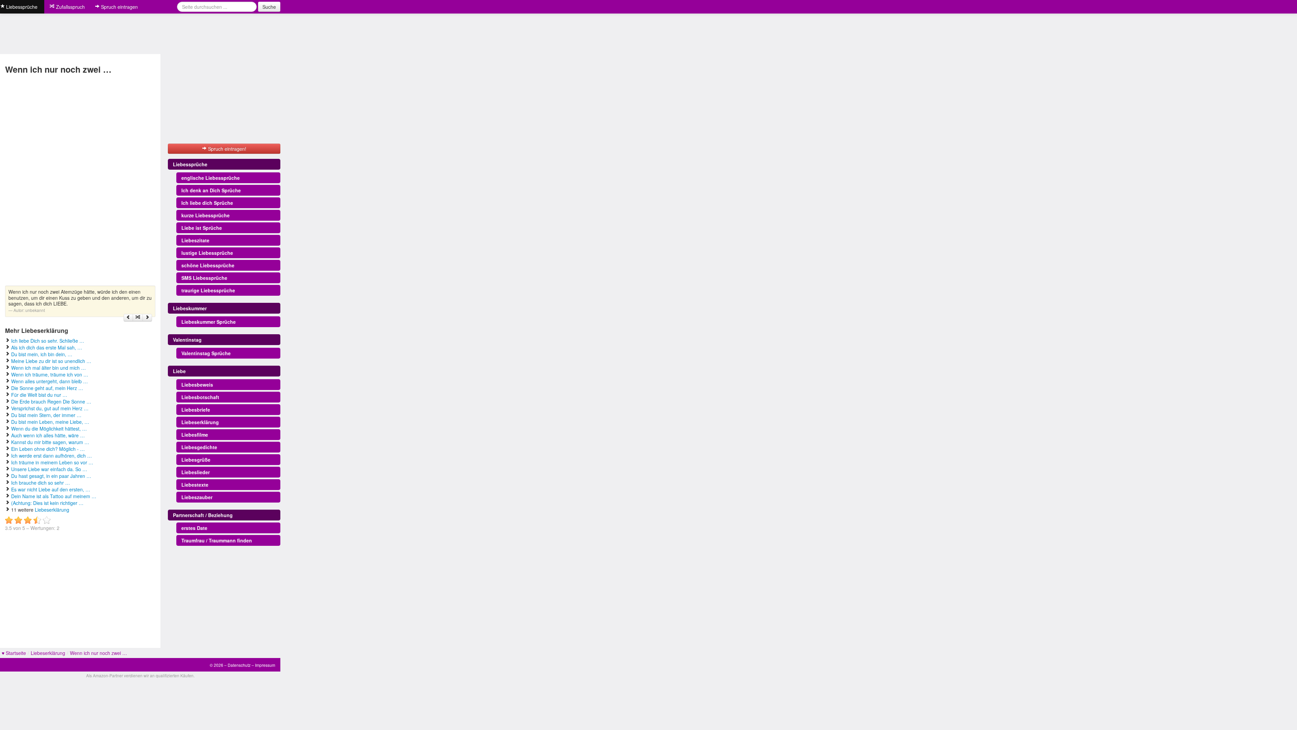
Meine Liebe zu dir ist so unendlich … (51, 361)
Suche (269, 6)
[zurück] (128, 317)
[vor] (147, 317)
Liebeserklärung (52, 509)
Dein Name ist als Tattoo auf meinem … (53, 496)
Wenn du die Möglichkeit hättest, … (49, 428)
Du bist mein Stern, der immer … (46, 415)
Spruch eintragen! (226, 148)
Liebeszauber (196, 497)
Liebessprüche (190, 164)
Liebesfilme (194, 434)
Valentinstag (187, 339)
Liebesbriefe (195, 409)
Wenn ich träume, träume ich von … (49, 374)
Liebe (179, 371)
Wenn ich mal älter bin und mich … (48, 367)
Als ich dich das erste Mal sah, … (46, 347)
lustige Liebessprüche (207, 252)
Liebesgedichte (199, 447)
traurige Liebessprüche (208, 290)
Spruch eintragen (119, 6)
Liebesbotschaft (200, 397)
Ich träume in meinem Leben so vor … (52, 462)
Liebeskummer (190, 308)
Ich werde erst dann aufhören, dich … (51, 455)
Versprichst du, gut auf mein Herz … (49, 408)
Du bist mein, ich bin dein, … (41, 354)
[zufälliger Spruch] (138, 317)
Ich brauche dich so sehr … (40, 482)
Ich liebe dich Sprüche (207, 202)
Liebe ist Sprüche (201, 227)
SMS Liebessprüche (204, 277)
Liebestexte (194, 484)
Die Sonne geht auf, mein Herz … (47, 388)
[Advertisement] (33, 180)
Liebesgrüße (195, 459)
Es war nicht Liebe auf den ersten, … (50, 489)
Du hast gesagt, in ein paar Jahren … (51, 475)
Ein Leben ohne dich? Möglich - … (48, 448)
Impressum (265, 665)
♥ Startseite (14, 653)
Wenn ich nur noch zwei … (98, 653)
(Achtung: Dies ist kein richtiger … (47, 503)
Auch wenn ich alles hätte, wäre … (48, 435)
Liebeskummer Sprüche (208, 321)
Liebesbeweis (197, 384)
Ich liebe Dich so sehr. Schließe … (47, 340)
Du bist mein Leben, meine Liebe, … (50, 421)
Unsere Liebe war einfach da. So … (49, 469)
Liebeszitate (195, 240)
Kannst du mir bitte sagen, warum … (50, 442)
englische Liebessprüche (210, 177)
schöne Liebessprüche (207, 265)
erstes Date (194, 528)
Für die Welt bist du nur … (39, 394)
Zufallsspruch (70, 6)
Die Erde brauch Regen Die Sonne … (51, 401)
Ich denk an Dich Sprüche (211, 190)
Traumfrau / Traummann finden (216, 540)
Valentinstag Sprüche (206, 353)
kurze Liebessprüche (205, 215)
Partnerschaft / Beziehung (203, 515)
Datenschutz (239, 665)
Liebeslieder (195, 472)
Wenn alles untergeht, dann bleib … (49, 381)
